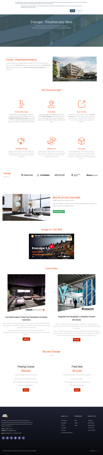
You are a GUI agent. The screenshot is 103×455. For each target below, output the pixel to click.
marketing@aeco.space (11, 430)
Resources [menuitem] (78, 416)
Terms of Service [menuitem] (91, 430)
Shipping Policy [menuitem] (91, 425)
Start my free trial (57, 211)
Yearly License (25, 364)
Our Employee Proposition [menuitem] (67, 432)
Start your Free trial (58, 195)
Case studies (26, 314)
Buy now (26, 390)
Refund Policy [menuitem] (91, 423)
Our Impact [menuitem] (63, 423)
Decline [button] (79, 10)
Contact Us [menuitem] (92, 416)
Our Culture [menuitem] (63, 427)
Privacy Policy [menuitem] (91, 427)
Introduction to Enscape (12, 57)
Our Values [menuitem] (63, 430)
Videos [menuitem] (76, 425)
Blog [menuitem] (76, 420)
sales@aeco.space (8, 428)
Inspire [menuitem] (76, 423)
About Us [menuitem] (64, 416)
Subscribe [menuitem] (90, 420)
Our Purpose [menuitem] (64, 420)
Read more (26, 339)
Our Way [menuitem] (63, 425)
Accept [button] (72, 10)
